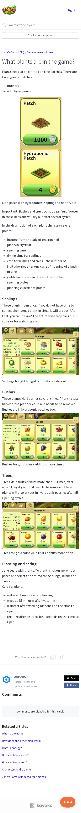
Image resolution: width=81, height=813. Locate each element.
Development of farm (40, 52)
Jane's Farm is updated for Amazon (24, 777)
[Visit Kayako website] (41, 805)
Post (73, 678)
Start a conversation (40, 35)
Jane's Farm (9, 52)
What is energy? (12, 748)
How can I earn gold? (14, 762)
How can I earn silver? (15, 755)
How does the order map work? (21, 741)
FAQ (22, 52)
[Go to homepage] (9, 10)
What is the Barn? (12, 733)
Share (73, 686)
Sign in (72, 10)
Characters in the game (16, 769)
